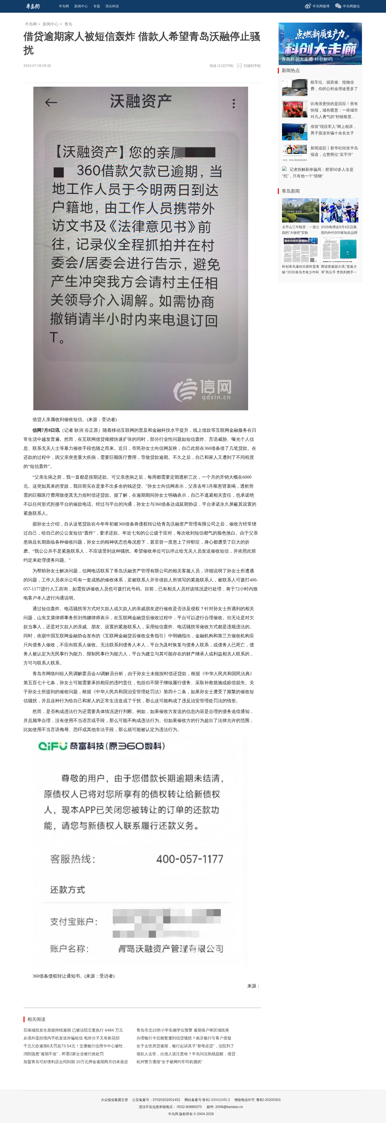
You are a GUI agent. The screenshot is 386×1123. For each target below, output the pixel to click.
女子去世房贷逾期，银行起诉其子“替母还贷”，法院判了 (185, 1046)
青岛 (68, 24)
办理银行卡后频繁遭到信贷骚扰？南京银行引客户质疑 (183, 1038)
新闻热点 (291, 70)
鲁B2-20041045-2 (216, 1100)
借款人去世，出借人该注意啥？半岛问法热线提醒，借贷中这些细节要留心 (201, 1054)
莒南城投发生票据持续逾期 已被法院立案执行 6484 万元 (73, 1030)
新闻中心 (50, 24)
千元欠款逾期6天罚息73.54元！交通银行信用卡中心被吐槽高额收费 (83, 1046)
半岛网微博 (321, 6)
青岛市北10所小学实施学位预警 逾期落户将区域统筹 (182, 1030)
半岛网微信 (351, 6)
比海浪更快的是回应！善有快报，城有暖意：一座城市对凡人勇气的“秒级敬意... (334, 110)
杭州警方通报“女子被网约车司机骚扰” (169, 1061)
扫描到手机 (252, 66)
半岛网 (31, 24)
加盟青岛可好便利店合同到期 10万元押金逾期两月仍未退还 (75, 1061)
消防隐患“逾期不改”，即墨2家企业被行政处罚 (63, 1054)
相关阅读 (36, 1019)
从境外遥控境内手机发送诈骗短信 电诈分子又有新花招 (71, 1038)
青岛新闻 (291, 191)
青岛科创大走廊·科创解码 (307, 59)
